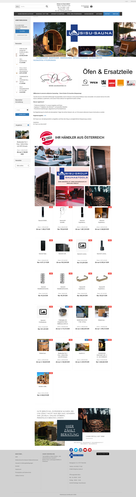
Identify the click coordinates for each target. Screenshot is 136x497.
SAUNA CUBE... (43, 386)
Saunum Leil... (63, 253)
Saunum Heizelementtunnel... (43, 287)
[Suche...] (47, 6)
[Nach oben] (131, 494)
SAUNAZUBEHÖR (88, 14)
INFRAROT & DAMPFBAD (57, 14)
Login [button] (126, 1)
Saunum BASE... (43, 220)
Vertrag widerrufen (102, 453)
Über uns (115, 14)
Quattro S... (82, 353)
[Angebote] (28, 125)
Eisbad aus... (102, 320)
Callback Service (19, 475)
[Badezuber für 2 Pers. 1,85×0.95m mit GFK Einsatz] (22, 134)
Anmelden (22, 114)
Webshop (62, 494)
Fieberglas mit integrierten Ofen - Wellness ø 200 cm (62, 322)
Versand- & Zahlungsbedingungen (24, 463)
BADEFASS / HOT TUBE (42, 14)
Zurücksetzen (22, 35)
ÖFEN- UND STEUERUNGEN (74, 14)
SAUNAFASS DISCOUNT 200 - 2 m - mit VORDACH (102, 355)
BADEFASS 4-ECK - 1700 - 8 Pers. (82, 321)
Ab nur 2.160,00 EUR (22, 152)
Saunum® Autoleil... (63, 221)
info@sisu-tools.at (78, 469)
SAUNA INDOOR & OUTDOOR (25, 14)
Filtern (22, 31)
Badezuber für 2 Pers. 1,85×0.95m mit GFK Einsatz (63, 355)
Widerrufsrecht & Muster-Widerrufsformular (26, 460)
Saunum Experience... (82, 221)
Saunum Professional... (43, 321)
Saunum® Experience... (82, 287)
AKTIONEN (99, 14)
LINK (45, 115)
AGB (16, 457)
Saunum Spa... (43, 253)
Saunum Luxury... (82, 254)
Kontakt (107, 14)
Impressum (18, 469)
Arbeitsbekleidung (21, 20)
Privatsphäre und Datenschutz (23, 472)
